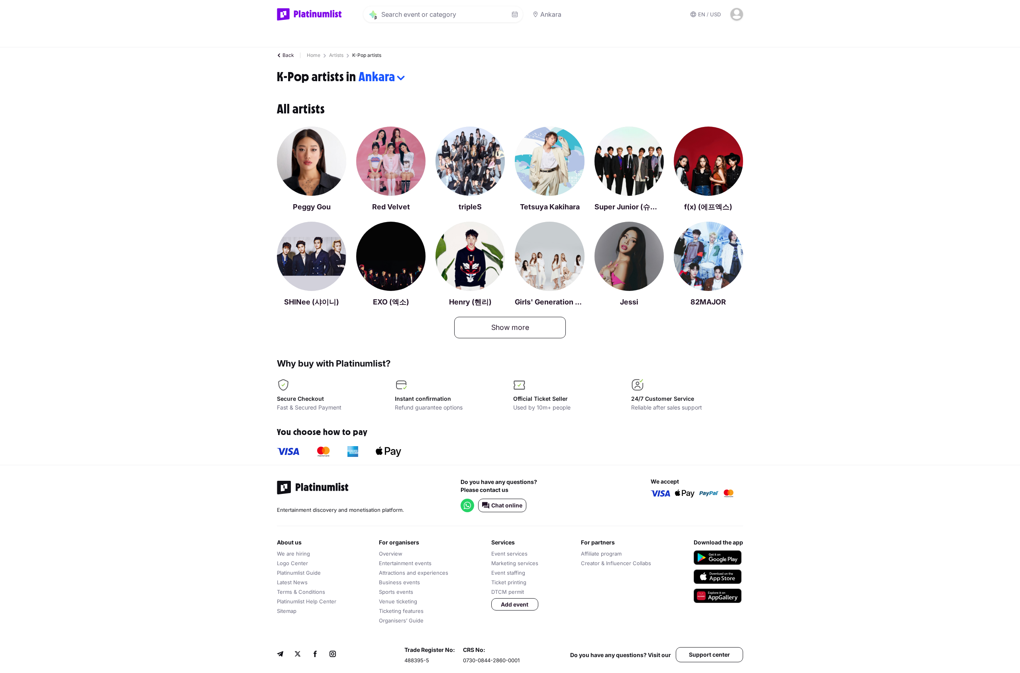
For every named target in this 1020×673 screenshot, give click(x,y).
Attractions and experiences (413, 573)
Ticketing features (401, 611)
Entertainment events (405, 563)
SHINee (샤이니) (311, 302)
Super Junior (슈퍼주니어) (629, 207)
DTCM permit (507, 592)
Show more (510, 327)
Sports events (396, 592)
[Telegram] (280, 655)
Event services (509, 553)
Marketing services (514, 563)
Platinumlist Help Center (306, 601)
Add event (514, 604)
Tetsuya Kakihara (550, 207)
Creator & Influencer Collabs (616, 563)
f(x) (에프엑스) (708, 207)
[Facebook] (315, 655)
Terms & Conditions (301, 592)
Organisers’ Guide (401, 620)
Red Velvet (391, 207)
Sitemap (286, 611)
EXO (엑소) (391, 302)
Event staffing (508, 573)
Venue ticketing (398, 601)
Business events (399, 582)
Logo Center (292, 563)
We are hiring (293, 553)
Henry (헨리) (470, 302)
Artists (336, 55)
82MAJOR (708, 302)
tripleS (470, 207)
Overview (390, 553)
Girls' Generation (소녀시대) (549, 302)
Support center (709, 654)
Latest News (292, 582)
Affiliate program (601, 553)
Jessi (629, 302)
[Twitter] (297, 655)
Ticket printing (508, 582)
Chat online (506, 505)
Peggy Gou (312, 207)
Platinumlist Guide (299, 573)
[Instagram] (333, 655)
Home (313, 55)
